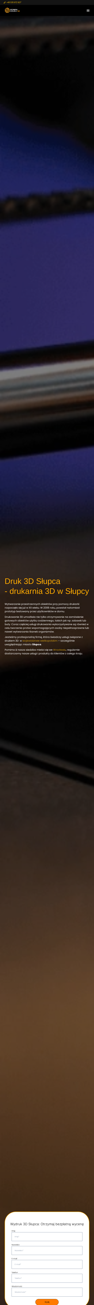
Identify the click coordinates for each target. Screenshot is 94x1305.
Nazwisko (16, 1245)
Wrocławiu (59, 650)
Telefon (15, 1272)
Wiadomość (17, 1286)
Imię (13, 1231)
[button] (88, 10)
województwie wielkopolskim (39, 640)
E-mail (14, 1258)
